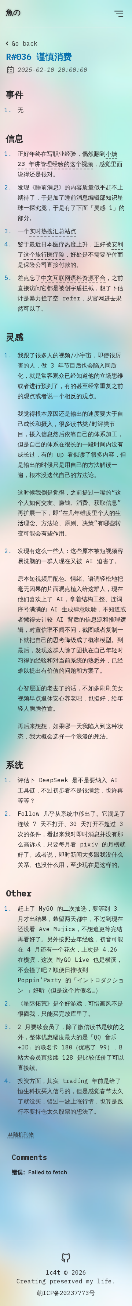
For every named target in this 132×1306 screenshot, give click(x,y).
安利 (117, 244)
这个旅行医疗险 (44, 254)
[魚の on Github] (66, 1257)
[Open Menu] (118, 13)
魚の (13, 12)
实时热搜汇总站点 (52, 231)
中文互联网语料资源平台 (73, 277)
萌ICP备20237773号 (66, 1293)
